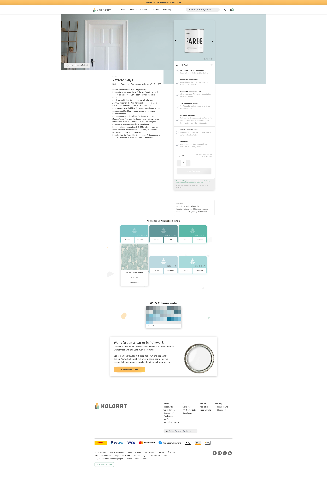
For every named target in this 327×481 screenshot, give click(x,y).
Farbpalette (168, 407)
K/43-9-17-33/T (154, 312)
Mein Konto (149, 452)
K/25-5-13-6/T (165, 312)
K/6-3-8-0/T (165, 308)
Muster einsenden (117, 452)
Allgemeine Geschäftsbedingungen (109, 459)
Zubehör (143, 10)
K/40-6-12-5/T (154, 319)
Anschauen (134, 283)
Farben (123, 10)
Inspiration (154, 10)
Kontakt (161, 452)
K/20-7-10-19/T (165, 315)
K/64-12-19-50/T (176, 312)
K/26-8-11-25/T (162, 315)
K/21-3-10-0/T (172, 312)
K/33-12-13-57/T (172, 308)
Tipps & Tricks (205, 410)
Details (127, 240)
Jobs (165, 456)
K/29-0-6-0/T (162, 319)
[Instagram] (225, 453)
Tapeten (133, 10)
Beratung (167, 10)
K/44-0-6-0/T (147, 322)
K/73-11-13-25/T (172, 319)
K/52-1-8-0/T (179, 319)
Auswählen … (141, 240)
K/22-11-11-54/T (151, 308)
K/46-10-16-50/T (169, 308)
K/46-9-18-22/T (147, 315)
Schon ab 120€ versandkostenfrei (162, 3)
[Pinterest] (220, 453)
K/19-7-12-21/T (158, 308)
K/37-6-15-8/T (162, 312)
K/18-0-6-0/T (165, 319)
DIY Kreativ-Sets (189, 410)
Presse (145, 459)
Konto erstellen (134, 452)
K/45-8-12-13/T (151, 319)
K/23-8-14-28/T (179, 308)
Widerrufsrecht (133, 459)
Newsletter (155, 456)
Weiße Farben (169, 410)
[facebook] (215, 453)
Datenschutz (106, 456)
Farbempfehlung (221, 407)
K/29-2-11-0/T (169, 312)
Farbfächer (168, 419)
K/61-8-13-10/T (176, 319)
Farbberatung (220, 410)
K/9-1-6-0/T (176, 315)
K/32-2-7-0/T (151, 322)
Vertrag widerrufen (104, 464)
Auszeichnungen (140, 456)
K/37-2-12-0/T (154, 315)
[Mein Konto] (224, 9)
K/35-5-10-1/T (158, 319)
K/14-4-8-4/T (172, 315)
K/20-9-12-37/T (154, 308)
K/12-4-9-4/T (162, 308)
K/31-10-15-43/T (176, 308)
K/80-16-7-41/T (169, 319)
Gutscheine (187, 413)
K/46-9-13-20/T (147, 319)
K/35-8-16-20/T (158, 312)
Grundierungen (170, 413)
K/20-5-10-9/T (169, 315)
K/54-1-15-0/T (151, 315)
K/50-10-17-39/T (179, 312)
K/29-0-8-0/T (158, 315)
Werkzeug (186, 407)
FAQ (96, 456)
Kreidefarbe (168, 416)
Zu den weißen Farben (129, 369)
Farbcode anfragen (171, 422)
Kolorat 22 (116, 77)
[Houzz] (230, 453)
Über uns (171, 452)
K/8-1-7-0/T (151, 312)
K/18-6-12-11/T (147, 312)
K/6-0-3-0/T (179, 315)
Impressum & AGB (122, 456)
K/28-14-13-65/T (147, 308)
